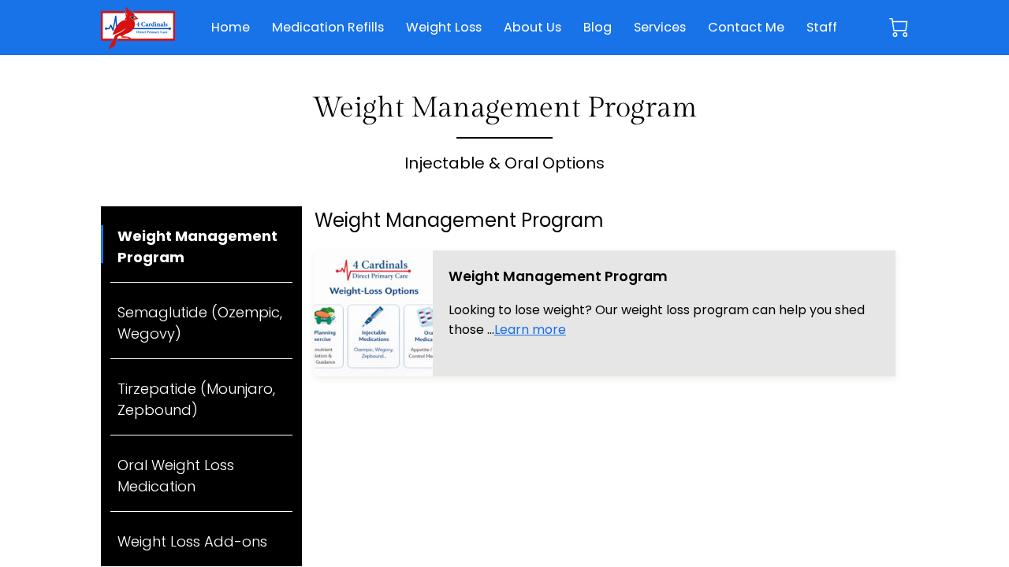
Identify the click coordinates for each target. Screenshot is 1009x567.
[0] (898, 27)
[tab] (201, 244)
